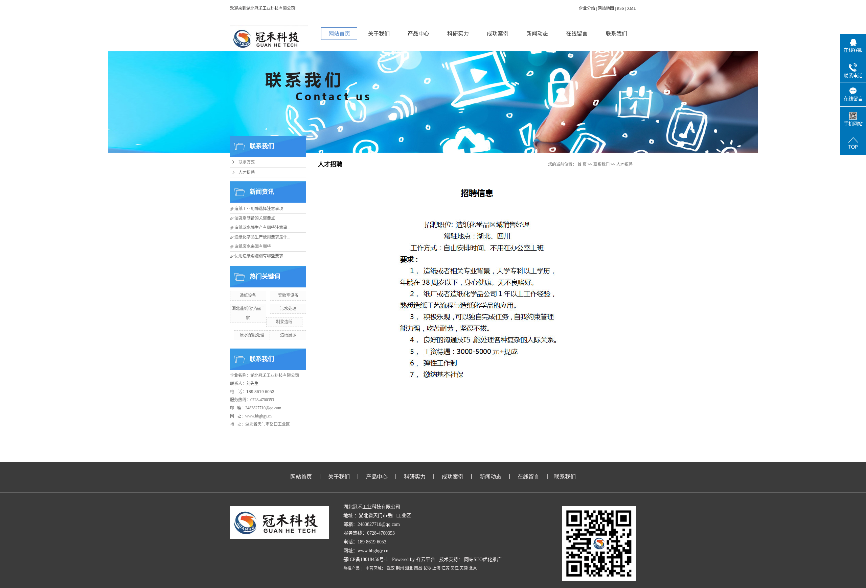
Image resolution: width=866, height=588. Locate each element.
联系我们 (616, 33)
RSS (620, 8)
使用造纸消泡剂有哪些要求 (258, 256)
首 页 (582, 164)
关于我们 (379, 33)
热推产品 (351, 568)
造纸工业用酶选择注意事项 (258, 208)
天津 (464, 568)
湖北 (409, 568)
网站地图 (606, 8)
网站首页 (339, 33)
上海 (436, 568)
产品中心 (418, 33)
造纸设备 (248, 295)
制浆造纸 (284, 321)
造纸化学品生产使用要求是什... (262, 237)
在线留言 (577, 33)
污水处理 (288, 308)
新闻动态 (537, 33)
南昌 (418, 568)
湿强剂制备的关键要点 (254, 218)
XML (631, 8)
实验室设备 (288, 295)
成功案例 (497, 33)
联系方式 (246, 162)
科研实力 (458, 33)
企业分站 (587, 8)
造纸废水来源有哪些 (252, 246)
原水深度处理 (252, 335)
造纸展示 (288, 335)
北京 (473, 568)
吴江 (455, 568)
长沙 (427, 568)
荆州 (400, 568)
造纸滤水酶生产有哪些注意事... (262, 227)
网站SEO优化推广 (483, 559)
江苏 (445, 568)
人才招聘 (246, 172)
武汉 (391, 568)
